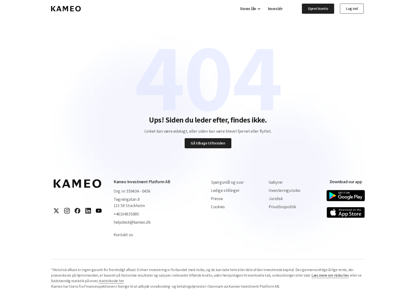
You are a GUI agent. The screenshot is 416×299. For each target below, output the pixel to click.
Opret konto (318, 8)
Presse (217, 198)
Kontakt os (123, 234)
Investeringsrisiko (284, 190)
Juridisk (276, 198)
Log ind (352, 8)
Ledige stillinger (225, 190)
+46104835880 (126, 214)
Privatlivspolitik (282, 206)
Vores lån (248, 8)
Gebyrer (276, 182)
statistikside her (111, 280)
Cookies (218, 206)
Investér (275, 8)
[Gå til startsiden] (66, 9)
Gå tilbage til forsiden (208, 143)
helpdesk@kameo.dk (132, 222)
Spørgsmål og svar (227, 182)
